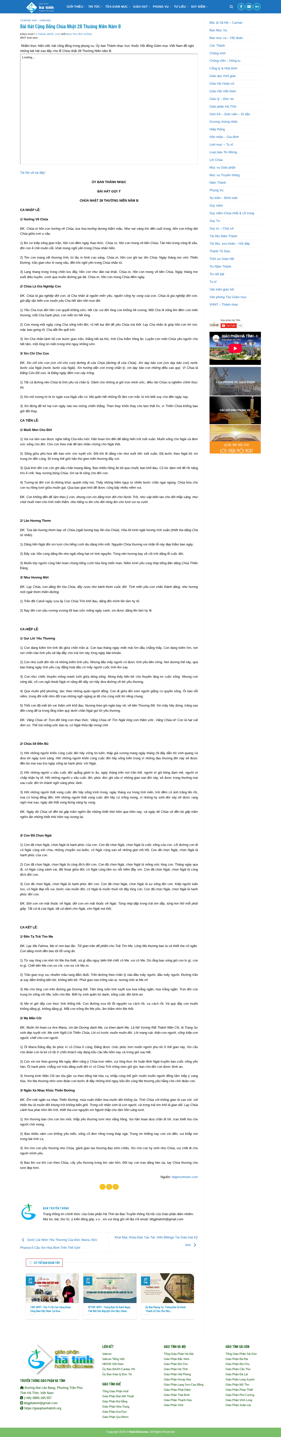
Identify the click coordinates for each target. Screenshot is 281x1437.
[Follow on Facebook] (241, 6)
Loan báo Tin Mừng (223, 152)
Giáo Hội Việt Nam (223, 91)
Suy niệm (216, 205)
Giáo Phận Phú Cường (240, 1394)
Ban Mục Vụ (218, 30)
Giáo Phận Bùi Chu (176, 1364)
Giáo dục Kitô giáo (223, 76)
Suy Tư (215, 221)
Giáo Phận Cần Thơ (238, 1369)
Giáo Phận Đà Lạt (237, 1374)
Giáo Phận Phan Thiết (239, 1389)
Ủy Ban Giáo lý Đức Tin (117, 1374)
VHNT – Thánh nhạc (224, 304)
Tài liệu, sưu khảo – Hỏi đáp (230, 243)
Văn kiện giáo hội (222, 289)
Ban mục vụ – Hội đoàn (226, 38)
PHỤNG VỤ (161, 6)
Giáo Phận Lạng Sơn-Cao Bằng (183, 1384)
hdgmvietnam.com (185, 1177)
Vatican (106, 1353)
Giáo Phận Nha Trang (115, 1406)
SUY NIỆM (198, 6)
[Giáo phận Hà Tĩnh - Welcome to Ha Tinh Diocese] (39, 6)
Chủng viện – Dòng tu (225, 60)
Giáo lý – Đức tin (222, 99)
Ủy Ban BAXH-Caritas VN (118, 1369)
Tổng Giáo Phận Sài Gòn (241, 1353)
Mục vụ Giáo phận (223, 167)
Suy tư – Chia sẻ (222, 228)
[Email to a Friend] (116, 1187)
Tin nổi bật (25, 20)
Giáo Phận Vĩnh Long (239, 1400)
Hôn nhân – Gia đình (224, 137)
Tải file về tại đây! (32, 172)
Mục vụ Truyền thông (225, 175)
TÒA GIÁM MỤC (116, 6)
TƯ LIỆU (180, 6)
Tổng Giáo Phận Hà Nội (178, 1353)
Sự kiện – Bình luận (224, 198)
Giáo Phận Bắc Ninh (176, 1359)
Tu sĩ (213, 282)
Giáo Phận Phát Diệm (177, 1389)
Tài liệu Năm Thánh (223, 236)
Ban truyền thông (79, 34)
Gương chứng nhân (223, 121)
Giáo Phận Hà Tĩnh (176, 1369)
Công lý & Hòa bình (223, 68)
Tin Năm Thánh (220, 266)
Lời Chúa (216, 160)
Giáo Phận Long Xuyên (240, 1379)
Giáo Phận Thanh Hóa (178, 1400)
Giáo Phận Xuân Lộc (238, 1405)
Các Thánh (217, 45)
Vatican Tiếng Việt (113, 1359)
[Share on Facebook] (103, 1187)
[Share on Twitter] (109, 1187)
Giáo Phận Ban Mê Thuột (118, 1396)
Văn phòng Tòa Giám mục (228, 297)
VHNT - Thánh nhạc (41, 20)
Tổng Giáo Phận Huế (115, 1391)
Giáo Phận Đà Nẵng (114, 1401)
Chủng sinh (218, 53)
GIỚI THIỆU (75, 6)
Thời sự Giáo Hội (222, 259)
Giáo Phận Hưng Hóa (177, 1379)
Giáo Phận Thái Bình (177, 1394)
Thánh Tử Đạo (220, 251)
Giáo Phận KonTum (114, 1411)
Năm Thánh (218, 182)
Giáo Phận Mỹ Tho (237, 1384)
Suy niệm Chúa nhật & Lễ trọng (232, 213)
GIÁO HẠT (140, 6)
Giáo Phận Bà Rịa (237, 1359)
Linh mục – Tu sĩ (221, 144)
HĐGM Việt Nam (113, 1364)
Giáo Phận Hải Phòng (177, 1374)
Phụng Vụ (216, 190)
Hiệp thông (217, 129)
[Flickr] (257, 6)
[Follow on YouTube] (249, 6)
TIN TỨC (94, 6)
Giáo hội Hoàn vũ (222, 83)
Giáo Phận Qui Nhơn (115, 1416)
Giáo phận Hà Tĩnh (223, 106)
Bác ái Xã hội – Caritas (226, 22)
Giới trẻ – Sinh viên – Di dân (230, 114)
